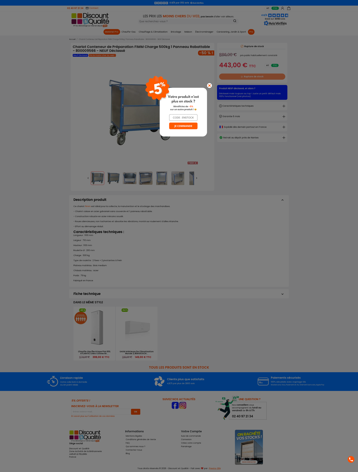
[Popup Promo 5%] (179, 106)
